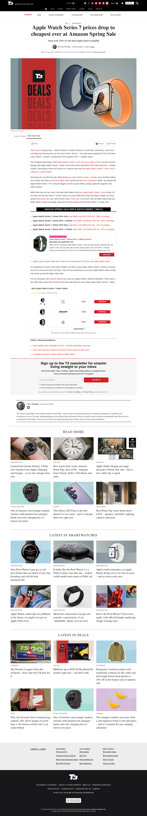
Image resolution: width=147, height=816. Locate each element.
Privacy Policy (88, 392)
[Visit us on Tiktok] (107, 3)
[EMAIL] (29, 407)
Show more (78, 329)
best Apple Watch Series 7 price (92, 192)
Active (60, 9)
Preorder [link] (102, 322)
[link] (40, 244)
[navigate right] (135, 136)
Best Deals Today (34, 136)
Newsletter (112, 143)
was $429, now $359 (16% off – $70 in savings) (89, 225)
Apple (32, 157)
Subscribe (129, 3)
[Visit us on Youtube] (96, 3)
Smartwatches (76, 23)
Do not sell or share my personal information (73, 793)
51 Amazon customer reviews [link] (48, 293)
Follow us (101, 143)
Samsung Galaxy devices (66, 756)
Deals (39, 15)
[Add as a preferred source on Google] (73, 800)
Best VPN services (63, 763)
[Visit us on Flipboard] (103, 3)
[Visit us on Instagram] (99, 3)
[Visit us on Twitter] (88, 3)
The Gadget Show (96, 15)
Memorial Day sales (45, 199)
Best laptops (84, 752)
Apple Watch (65, 153)
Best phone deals (109, 752)
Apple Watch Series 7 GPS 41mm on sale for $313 (79, 162)
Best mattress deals (110, 756)
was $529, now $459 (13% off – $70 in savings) (94, 229)
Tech (52, 9)
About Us (86, 785)
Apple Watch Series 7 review (84, 177)
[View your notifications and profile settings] (122, 3)
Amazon (37, 150)
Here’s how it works (99, 52)
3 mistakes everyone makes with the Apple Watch (54, 354)
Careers (96, 789)
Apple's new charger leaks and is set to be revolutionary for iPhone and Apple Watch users (71, 261)
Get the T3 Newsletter (56, 15)
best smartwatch (90, 180)
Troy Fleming (65, 47)
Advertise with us (83, 789)
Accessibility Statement (46, 785)
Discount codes (109, 763)
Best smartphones (86, 760)
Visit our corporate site (98, 809)
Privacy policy (53, 789)
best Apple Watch (62, 180)
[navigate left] (12, 136)
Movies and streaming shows (67, 760)
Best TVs (83, 756)
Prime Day (74, 199)
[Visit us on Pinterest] (92, 3)
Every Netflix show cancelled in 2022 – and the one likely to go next (61, 346)
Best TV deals (108, 760)
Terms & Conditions (75, 392)
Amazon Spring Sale (58, 279)
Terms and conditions (101, 785)
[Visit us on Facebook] (85, 3)
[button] (73, 301)
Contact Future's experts (70, 785)
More (98, 9)
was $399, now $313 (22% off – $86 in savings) (89, 216)
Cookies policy (67, 789)
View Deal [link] (102, 301)
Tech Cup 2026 (115, 15)
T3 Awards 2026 (77, 15)
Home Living (71, 9)
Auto (90, 9)
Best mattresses (86, 763)
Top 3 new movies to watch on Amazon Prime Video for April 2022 (61, 350)
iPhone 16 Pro (61, 752)
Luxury (82, 9)
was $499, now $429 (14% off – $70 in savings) (94, 221)
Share (36, 143)
